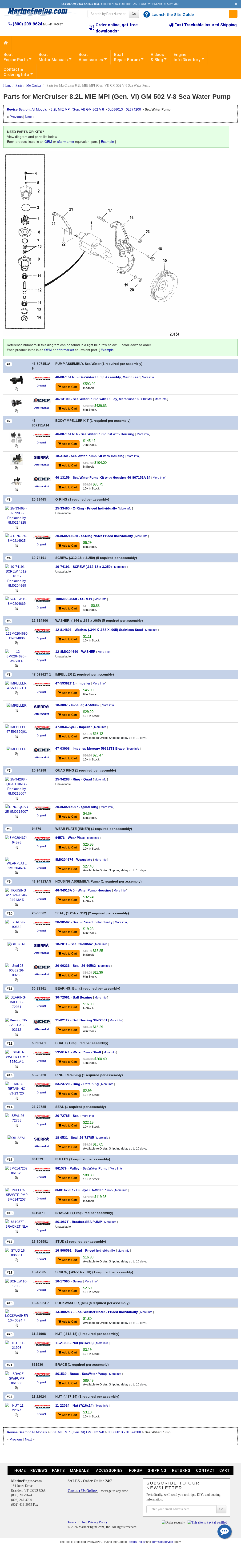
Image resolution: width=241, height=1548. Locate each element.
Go (134, 14)
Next (28, 117)
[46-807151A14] (16, 446)
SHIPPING (157, 1470)
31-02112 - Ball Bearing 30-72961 (81, 1020)
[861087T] (16, 1231)
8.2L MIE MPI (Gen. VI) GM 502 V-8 (77, 109)
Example (107, 141)
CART (224, 1470)
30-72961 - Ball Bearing (73, 997)
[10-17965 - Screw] (16, 1283)
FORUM (136, 1470)
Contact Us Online (83, 1491)
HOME (20, 1470)
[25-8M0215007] (16, 816)
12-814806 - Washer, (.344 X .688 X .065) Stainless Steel (99, 630)
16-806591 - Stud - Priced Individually (85, 1250)
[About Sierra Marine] (41, 457)
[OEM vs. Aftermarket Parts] (41, 385)
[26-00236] (16, 980)
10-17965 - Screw (68, 1281)
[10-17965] (16, 1291)
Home (7, 85)
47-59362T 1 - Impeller (72, 683)
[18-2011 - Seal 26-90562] (17, 944)
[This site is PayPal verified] (208, 1522)
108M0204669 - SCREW (73, 599)
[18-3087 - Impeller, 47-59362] (17, 705)
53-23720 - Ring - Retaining (77, 1084)
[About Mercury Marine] (42, 378)
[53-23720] (16, 1098)
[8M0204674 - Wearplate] (16, 863)
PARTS (58, 1470)
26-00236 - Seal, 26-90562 (75, 965)
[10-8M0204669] (16, 608)
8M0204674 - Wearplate (73, 859)
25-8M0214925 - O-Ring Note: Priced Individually (94, 536)
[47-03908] (16, 754)
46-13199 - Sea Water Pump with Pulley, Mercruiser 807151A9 (103, 399)
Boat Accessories (91, 57)
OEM (48, 141)
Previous (16, 117)
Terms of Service (162, 1541)
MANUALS (79, 1470)
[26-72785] (16, 1125)
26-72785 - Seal (67, 1116)
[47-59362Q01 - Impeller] (16, 729)
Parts (19, 85)
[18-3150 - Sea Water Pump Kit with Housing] (16, 459)
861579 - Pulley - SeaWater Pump (81, 1168)
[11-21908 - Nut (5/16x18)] (16, 1345)
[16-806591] (16, 1260)
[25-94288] (16, 798)
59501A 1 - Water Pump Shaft (78, 1052)
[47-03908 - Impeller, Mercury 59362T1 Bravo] (17, 748)
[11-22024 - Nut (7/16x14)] (16, 1407)
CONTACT (205, 1470)
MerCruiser (33, 85)
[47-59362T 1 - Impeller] (16, 685)
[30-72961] (16, 1011)
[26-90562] (16, 931)
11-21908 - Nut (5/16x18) (74, 1343)
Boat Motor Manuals (53, 57)
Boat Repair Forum (127, 57)
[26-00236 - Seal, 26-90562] (16, 970)
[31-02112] (16, 1034)
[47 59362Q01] (16, 736)
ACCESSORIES (109, 1470)
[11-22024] (16, 1415)
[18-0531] (16, 1142)
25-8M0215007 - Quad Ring (76, 807)
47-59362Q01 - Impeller (73, 727)
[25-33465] (16, 527)
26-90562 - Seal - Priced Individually (83, 922)
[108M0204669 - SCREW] (16, 601)
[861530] (16, 1388)
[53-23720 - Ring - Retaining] (16, 1088)
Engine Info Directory (187, 57)
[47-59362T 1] (16, 693)
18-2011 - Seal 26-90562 (74, 944)
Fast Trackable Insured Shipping (205, 24)
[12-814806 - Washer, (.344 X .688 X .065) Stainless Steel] (16, 633)
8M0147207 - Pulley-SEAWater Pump (84, 1190)
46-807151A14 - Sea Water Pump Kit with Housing (94, 434)
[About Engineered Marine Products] (42, 400)
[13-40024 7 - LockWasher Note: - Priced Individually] (16, 1316)
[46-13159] (16, 489)
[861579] (16, 1178)
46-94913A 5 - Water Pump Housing (83, 890)
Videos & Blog (157, 57)
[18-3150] (16, 468)
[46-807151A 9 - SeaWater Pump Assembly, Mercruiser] (17, 380)
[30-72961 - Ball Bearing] (16, 1002)
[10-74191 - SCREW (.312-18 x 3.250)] (16, 576)
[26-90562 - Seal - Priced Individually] (16, 924)
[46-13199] (16, 411)
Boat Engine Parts (16, 57)
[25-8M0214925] (16, 545)
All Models (39, 109)
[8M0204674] (16, 873)
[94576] (16, 847)
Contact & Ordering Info (16, 72)
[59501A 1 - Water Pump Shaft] (16, 1056)
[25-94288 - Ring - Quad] (16, 786)
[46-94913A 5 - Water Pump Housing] (16, 895)
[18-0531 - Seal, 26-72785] (17, 1137)
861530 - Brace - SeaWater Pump (81, 1374)
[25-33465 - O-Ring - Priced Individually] (16, 515)
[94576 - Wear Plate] (16, 840)
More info (148, 377)
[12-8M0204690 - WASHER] (16, 656)
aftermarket (65, 141)
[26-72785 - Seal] (16, 1118)
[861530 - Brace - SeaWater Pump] (16, 1378)
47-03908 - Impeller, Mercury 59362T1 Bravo (90, 748)
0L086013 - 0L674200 (124, 109)
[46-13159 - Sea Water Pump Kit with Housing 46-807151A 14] (17, 481)
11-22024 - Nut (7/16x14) (74, 1405)
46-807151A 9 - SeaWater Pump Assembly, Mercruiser (97, 377)
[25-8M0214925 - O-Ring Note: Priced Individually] (16, 538)
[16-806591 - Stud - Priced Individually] (16, 1252)
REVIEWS (39, 1470)
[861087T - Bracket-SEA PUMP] (16, 1224)
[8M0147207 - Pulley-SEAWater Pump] (16, 1194)
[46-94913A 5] (16, 904)
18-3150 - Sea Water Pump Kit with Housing (90, 456)
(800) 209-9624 (27, 23)
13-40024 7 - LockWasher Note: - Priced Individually (96, 1312)
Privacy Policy (98, 1522)
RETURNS (181, 1470)
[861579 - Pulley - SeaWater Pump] (16, 1170)
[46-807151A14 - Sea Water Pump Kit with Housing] (16, 437)
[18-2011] (16, 949)
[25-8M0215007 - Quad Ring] (16, 809)
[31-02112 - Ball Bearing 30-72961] (16, 1025)
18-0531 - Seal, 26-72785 (74, 1137)
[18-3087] (16, 710)
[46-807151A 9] (16, 389)
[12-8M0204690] (16, 666)
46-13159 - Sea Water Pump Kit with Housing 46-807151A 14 (102, 477)
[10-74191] (16, 590)
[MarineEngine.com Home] (40, 12)
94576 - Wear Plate (70, 838)
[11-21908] (16, 1352)
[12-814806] (16, 643)
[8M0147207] (16, 1204)
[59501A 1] (16, 1066)
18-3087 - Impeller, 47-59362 (77, 705)
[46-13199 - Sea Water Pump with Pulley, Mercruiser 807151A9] (16, 402)
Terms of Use (76, 1522)
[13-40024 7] (16, 1325)
